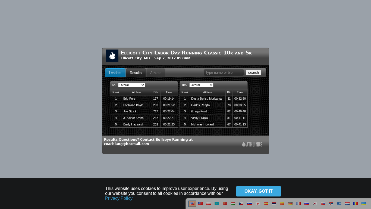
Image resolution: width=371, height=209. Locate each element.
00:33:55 (240, 105)
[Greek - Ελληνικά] (339, 205)
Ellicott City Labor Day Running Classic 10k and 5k (186, 53)
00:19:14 (169, 98)
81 (229, 117)
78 (229, 105)
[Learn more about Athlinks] (252, 145)
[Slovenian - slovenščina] (249, 205)
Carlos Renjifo (200, 105)
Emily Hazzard (133, 124)
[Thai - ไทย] (274, 205)
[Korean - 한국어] (315, 205)
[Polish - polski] (208, 205)
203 (155, 105)
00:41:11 (240, 117)
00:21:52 (169, 105)
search (253, 72)
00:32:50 (240, 98)
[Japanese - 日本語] (258, 205)
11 (229, 98)
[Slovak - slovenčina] (323, 205)
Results (136, 73)
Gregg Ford (199, 111)
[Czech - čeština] (241, 205)
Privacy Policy (119, 198)
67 (229, 124)
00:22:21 (169, 117)
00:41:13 (240, 124)
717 (155, 111)
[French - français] (298, 205)
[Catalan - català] (282, 205)
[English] (192, 205)
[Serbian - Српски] (331, 205)
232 (155, 124)
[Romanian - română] (355, 205)
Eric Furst (129, 98)
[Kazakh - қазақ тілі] (217, 205)
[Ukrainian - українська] (363, 205)
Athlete (155, 73)
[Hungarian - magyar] (233, 205)
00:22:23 (169, 124)
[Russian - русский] (306, 205)
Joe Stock (130, 111)
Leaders (115, 73)
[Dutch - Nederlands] (347, 205)
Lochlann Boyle (133, 105)
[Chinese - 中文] (200, 205)
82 (229, 111)
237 (155, 117)
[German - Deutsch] (290, 205)
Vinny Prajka (199, 117)
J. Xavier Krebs (133, 117)
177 (155, 98)
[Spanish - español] (266, 205)
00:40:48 (240, 111)
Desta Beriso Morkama (206, 98)
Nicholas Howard (202, 124)
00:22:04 (169, 111)
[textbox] (223, 72)
